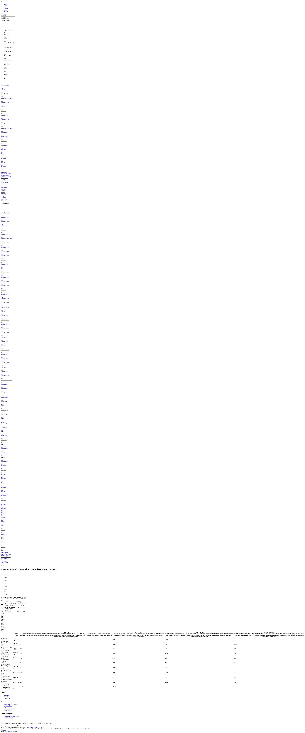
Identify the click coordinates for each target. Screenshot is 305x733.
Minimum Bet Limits (9, 708)
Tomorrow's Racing (6, 173)
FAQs (2, 200)
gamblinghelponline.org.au (37, 727)
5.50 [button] (235, 678)
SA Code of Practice (9, 717)
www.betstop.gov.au (86, 728)
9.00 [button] (235, 667)
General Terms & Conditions (11, 704)
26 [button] (20, 639)
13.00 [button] (113, 667)
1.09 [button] (113, 649)
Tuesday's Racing (5, 175)
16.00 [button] (235, 644)
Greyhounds (4, 180)
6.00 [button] (113, 678)
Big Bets (6, 11)
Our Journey (4, 187)
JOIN (5, 14)
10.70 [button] (166, 653)
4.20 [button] (235, 662)
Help (5, 7)
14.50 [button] (166, 672)
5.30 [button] (166, 658)
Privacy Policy (7, 698)
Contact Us (6, 696)
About (5, 10)
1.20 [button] (235, 649)
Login (2, 14)
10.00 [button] (20, 653)
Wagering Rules (8, 706)
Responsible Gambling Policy (11, 716)
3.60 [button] (235, 682)
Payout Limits (7, 710)
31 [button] (20, 662)
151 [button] (20, 644)
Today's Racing (4, 172)
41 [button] (20, 678)
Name (4, 687)
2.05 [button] (113, 653)
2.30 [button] (235, 653)
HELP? (6, 18)
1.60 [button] (166, 649)
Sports (5, 5)
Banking (3, 190)
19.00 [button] (113, 644)
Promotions (3, 193)
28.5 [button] (166, 662)
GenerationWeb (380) (12, 731)
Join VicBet (4, 194)
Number (9, 685)
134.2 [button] (166, 644)
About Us (3, 189)
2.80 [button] (113, 672)
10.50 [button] (166, 682)
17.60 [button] (166, 639)
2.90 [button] (235, 672)
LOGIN (3, 18)
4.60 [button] (113, 662)
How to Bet (4, 199)
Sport (5, 75)
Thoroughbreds (4, 178)
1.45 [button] (113, 658)
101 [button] (20, 667)
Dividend (8, 687)
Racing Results (4, 182)
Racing (5, 4)
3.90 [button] (113, 639)
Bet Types (3, 197)
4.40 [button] (20, 658)
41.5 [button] (166, 678)
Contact (6, 8)
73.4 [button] (166, 667)
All (4, 78)
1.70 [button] (20, 649)
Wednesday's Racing (6, 176)
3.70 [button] (235, 639)
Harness (3, 179)
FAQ (5, 707)
